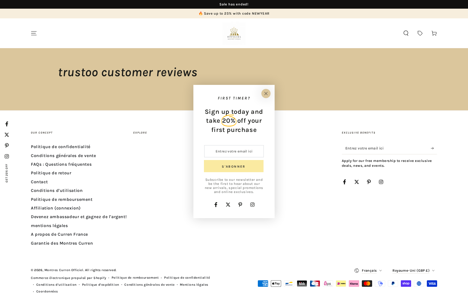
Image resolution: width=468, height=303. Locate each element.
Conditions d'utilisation (57, 190)
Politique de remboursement (62, 199)
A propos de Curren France (59, 234)
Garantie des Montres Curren (62, 243)
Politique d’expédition (100, 285)
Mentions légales (194, 285)
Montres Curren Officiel (63, 270)
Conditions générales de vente (63, 155)
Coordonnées (47, 291)
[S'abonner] (434, 148)
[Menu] (34, 33)
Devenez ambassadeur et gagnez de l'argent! (79, 216)
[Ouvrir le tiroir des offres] (420, 33)
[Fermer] (266, 93)
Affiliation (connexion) (56, 208)
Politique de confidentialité (60, 146)
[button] (406, 33)
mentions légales (49, 225)
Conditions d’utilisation (56, 285)
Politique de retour (51, 172)
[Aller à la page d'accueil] (234, 33)
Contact (39, 181)
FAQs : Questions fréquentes (61, 164)
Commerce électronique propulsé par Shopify (68, 278)
